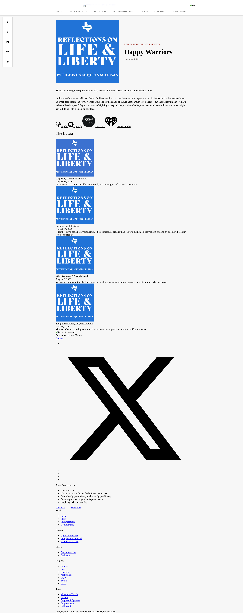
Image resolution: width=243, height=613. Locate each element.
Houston (65, 571)
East (63, 569)
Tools (143, 11)
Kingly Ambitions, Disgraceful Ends (74, 323)
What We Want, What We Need (72, 276)
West (63, 583)
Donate (159, 11)
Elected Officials (69, 594)
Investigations (68, 521)
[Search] (192, 5)
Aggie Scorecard (69, 535)
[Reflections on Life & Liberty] (87, 82)
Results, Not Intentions (67, 226)
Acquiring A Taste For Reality (71, 178)
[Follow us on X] (124, 470)
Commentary (67, 524)
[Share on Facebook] (7, 22)
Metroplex (66, 574)
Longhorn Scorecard (71, 538)
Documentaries (123, 11)
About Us (60, 507)
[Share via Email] (7, 52)
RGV (63, 577)
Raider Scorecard (69, 541)
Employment (67, 603)
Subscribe (179, 11)
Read (58, 11)
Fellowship (66, 606)
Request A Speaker (70, 600)
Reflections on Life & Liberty (142, 44)
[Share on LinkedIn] (7, 42)
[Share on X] (7, 32)
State (63, 518)
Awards (64, 597)
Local (64, 515)
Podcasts (100, 11)
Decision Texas (78, 11)
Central (64, 566)
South (64, 580)
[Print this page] (7, 62)
